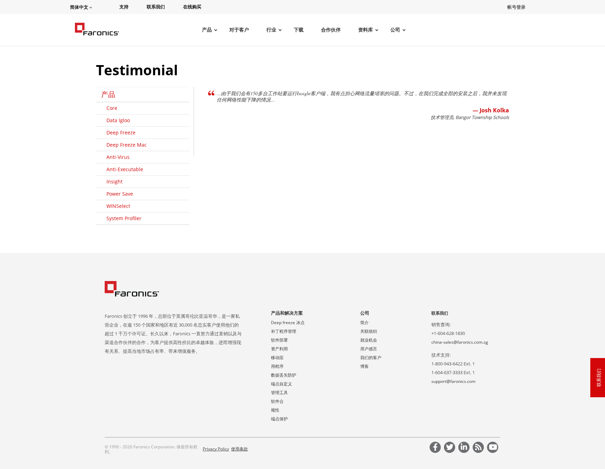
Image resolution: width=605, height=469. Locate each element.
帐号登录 (516, 7)
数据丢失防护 (283, 375)
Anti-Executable (124, 169)
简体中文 (79, 7)
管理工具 (279, 393)
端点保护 (279, 419)
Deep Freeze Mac (126, 144)
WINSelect (118, 206)
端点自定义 (281, 384)
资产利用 (279, 349)
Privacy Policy (216, 449)
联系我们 (439, 313)
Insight (114, 181)
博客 (364, 366)
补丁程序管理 (283, 331)
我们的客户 (370, 357)
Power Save (119, 193)
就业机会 (368, 340)
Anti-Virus (118, 157)
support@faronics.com (453, 381)
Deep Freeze (120, 132)
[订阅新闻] (479, 448)
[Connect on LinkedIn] (465, 448)
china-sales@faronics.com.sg (459, 342)
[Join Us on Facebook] (436, 448)
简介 (364, 323)
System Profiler (123, 218)
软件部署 (279, 340)
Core (111, 108)
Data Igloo (118, 120)
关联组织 (368, 331)
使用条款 (239, 449)
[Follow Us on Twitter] (450, 448)
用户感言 (368, 349)
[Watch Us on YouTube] (493, 448)
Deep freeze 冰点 (288, 323)
